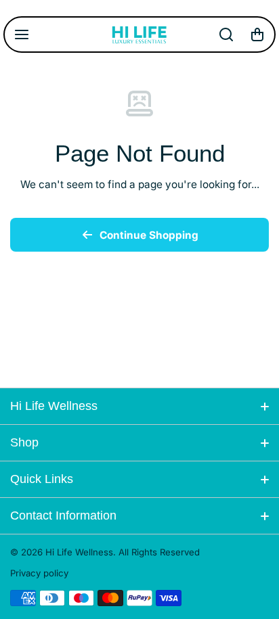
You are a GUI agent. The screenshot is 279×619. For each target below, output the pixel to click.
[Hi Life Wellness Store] (139, 34)
